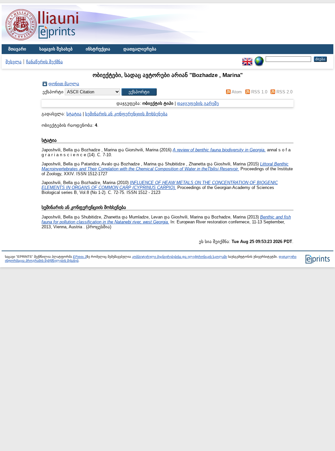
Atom (237, 91)
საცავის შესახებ (56, 49)
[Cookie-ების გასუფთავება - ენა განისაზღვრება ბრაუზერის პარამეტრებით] (259, 58)
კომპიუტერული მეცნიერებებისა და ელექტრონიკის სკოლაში (179, 256)
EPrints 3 (80, 256)
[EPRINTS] (57, 42)
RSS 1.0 (259, 91)
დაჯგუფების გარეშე (198, 103)
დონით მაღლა (63, 83)
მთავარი (17, 49)
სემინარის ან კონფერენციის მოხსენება (126, 113)
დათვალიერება (139, 49)
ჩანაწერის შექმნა (44, 61)
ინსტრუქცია (98, 49)
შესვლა (14, 61)
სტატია (73, 113)
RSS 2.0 (284, 91)
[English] (247, 58)
